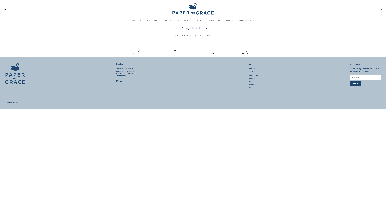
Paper (155, 21)
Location (252, 69)
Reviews (252, 78)
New (133, 21)
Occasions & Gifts (214, 21)
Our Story (252, 72)
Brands (241, 21)
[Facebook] (117, 81)
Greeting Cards (167, 21)
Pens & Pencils (143, 21)
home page (198, 35)
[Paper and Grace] (193, 9)
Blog (250, 88)
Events (251, 84)
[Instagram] (121, 81)
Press (251, 81)
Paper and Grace (13, 102)
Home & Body (229, 21)
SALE (250, 21)
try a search (207, 35)
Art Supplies (199, 21)
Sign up (355, 83)
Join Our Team (254, 75)
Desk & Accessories (184, 21)
